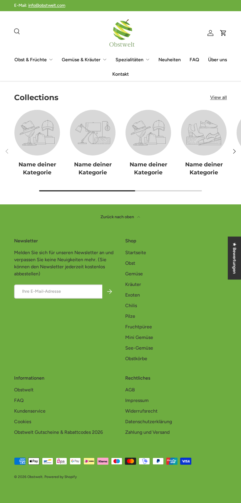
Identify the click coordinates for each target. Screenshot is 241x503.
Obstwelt (24, 390)
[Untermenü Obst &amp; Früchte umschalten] (50, 59)
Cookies (22, 421)
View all (218, 97)
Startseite (135, 252)
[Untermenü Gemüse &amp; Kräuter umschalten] (104, 59)
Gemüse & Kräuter (81, 59)
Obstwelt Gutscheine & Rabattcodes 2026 (58, 432)
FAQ (194, 59)
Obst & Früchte (30, 59)
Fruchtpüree (138, 327)
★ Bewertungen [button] (234, 258)
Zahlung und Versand (147, 432)
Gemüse (134, 274)
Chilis (131, 305)
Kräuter (133, 284)
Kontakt (120, 74)
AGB (130, 390)
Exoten (132, 295)
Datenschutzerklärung (148, 421)
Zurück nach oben (118, 216)
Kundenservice (30, 411)
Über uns (217, 59)
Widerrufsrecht (141, 411)
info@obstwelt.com (46, 5)
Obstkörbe (136, 358)
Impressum (137, 400)
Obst (130, 263)
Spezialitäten (129, 59)
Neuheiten (169, 59)
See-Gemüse (139, 348)
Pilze (130, 316)
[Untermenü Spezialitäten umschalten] (147, 59)
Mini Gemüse (139, 337)
